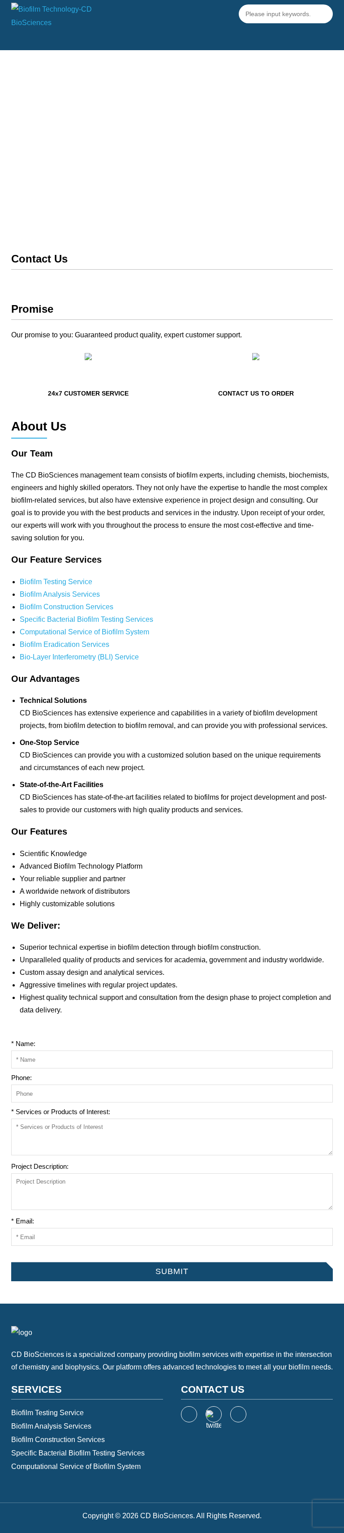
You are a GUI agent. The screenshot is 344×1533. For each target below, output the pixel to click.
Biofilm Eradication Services (64, 644)
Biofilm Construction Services (66, 607)
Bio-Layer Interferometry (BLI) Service (79, 657)
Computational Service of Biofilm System (84, 632)
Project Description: (40, 1166)
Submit (21, 1255)
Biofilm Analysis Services (60, 594)
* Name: (23, 1043)
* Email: (22, 1221)
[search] (323, 13)
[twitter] (214, 1414)
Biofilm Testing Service (56, 582)
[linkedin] (238, 1414)
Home (151, 151)
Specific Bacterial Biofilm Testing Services (86, 619)
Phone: (21, 1077)
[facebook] (189, 1414)
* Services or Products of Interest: (60, 1111)
